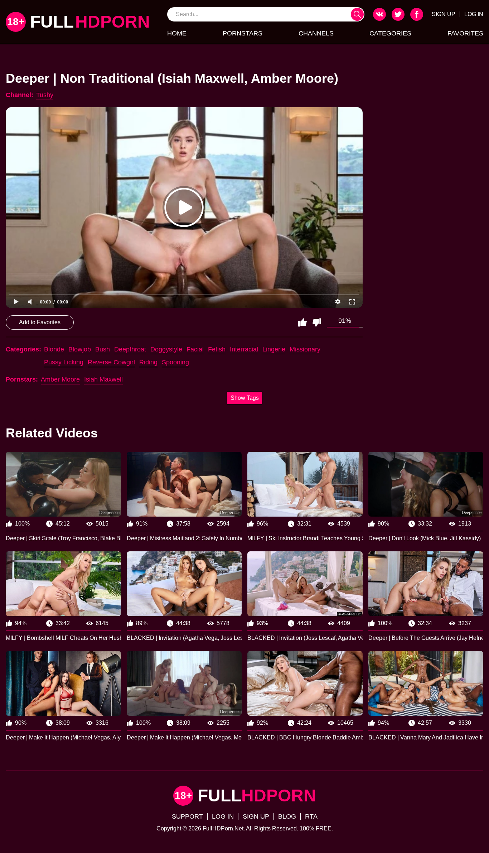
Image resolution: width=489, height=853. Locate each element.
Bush (102, 349)
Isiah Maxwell (103, 379)
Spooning (175, 362)
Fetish (217, 349)
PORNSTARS (242, 33)
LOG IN (473, 14)
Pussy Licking (63, 362)
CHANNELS (316, 33)
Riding (148, 362)
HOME (177, 33)
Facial (195, 349)
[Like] (302, 322)
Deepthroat (130, 349)
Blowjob (79, 349)
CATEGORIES (390, 33)
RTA (311, 816)
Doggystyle (166, 349)
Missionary (305, 349)
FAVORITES (465, 33)
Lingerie (273, 349)
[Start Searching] (357, 14)
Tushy (44, 95)
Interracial (244, 349)
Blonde (54, 349)
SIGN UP (443, 14)
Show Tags (245, 398)
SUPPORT (187, 816)
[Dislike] (317, 322)
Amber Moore (60, 379)
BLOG (287, 816)
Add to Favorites (39, 322)
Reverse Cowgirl (111, 362)
